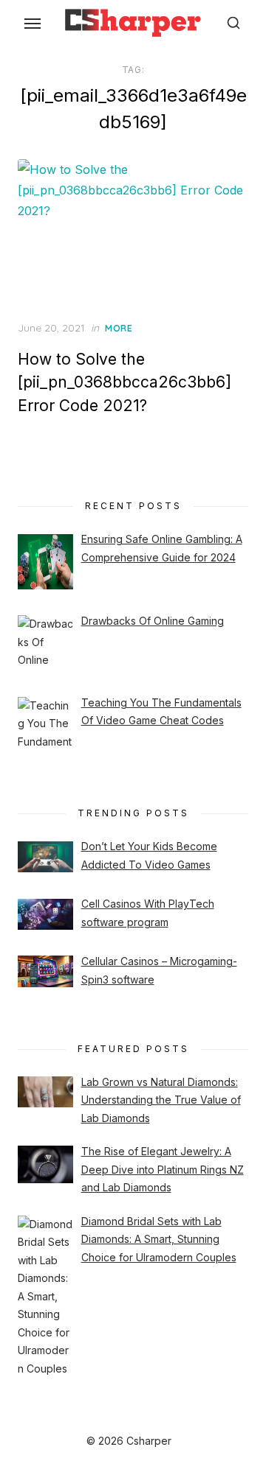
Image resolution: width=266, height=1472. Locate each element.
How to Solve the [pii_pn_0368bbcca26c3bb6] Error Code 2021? (124, 382)
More (118, 328)
